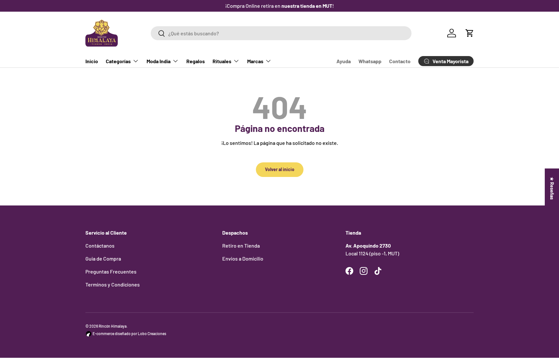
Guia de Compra (103, 258)
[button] (470, 33)
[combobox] (281, 33)
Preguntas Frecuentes (111, 271)
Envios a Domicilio (242, 258)
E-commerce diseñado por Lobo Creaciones (129, 333)
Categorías (118, 61)
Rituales (222, 61)
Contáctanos (100, 245)
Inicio (91, 61)
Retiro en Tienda (241, 245)
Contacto (400, 61)
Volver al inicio (279, 169)
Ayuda (343, 61)
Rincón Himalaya (112, 326)
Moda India (158, 61)
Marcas (255, 61)
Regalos (195, 61)
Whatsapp (369, 61)
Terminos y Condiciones (112, 284)
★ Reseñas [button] (552, 188)
